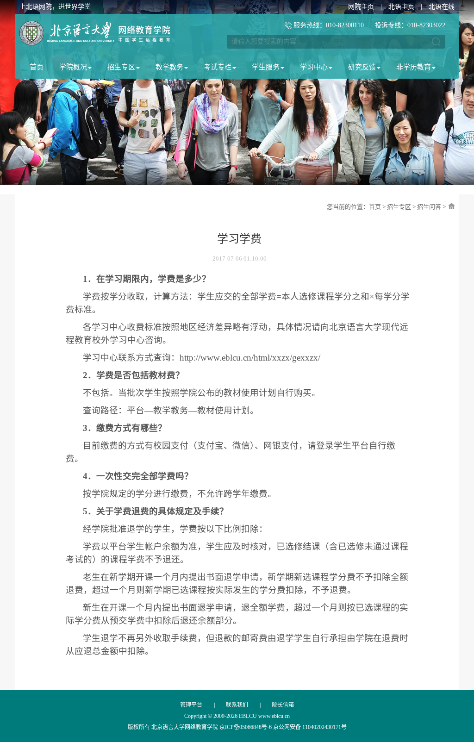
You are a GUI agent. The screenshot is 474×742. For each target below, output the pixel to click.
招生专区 (399, 206)
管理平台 (191, 705)
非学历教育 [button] (413, 67)
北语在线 (442, 6)
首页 (37, 67)
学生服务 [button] (266, 67)
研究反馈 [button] (362, 67)
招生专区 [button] (121, 67)
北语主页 (401, 6)
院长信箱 (283, 705)
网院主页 (361, 6)
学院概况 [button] (73, 67)
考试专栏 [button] (217, 67)
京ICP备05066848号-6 (245, 727)
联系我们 (237, 705)
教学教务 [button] (169, 67)
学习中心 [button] (314, 67)
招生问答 (429, 206)
